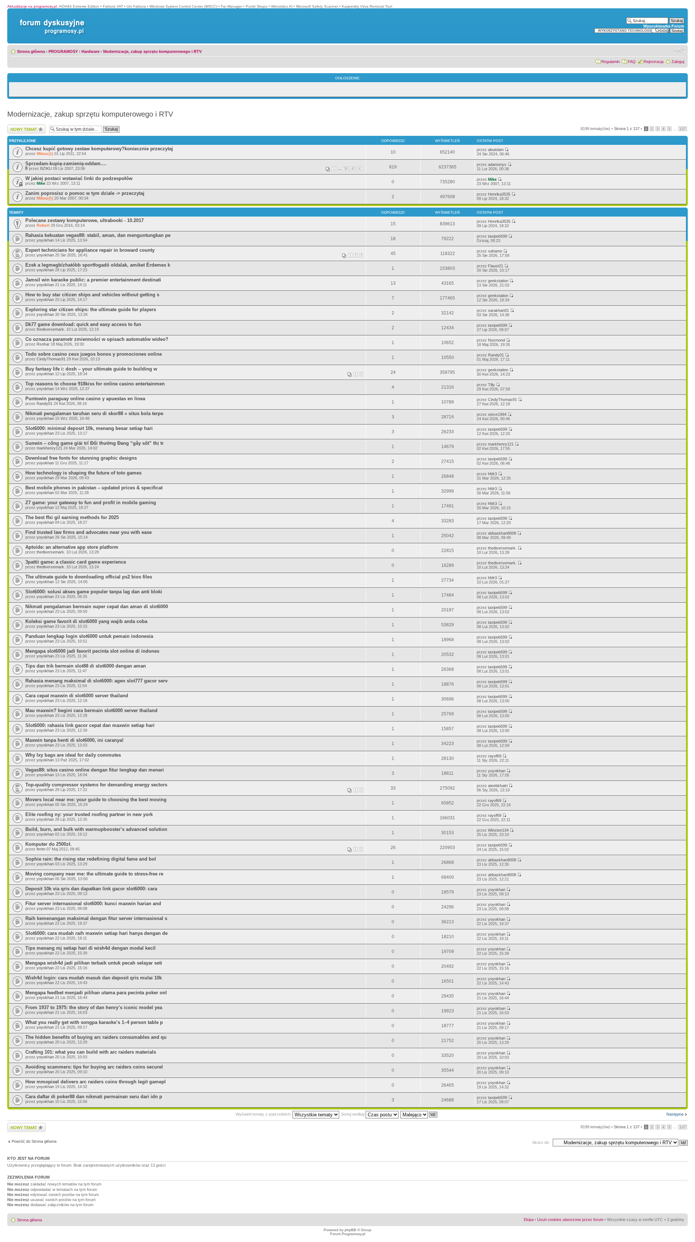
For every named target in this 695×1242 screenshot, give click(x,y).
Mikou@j (45, 153)
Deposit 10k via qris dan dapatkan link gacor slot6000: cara (91, 888)
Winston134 (498, 830)
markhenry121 (49, 448)
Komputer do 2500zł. (48, 844)
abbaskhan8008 (502, 533)
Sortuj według (353, 1114)
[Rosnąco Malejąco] (419, 1114)
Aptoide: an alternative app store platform (71, 547)
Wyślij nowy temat (23, 127)
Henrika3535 (499, 194)
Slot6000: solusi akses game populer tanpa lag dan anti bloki (93, 591)
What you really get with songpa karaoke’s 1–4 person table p (94, 1022)
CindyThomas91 (51, 359)
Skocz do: (541, 1142)
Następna (674, 1114)
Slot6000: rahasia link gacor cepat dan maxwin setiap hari (90, 725)
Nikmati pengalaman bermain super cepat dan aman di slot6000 (96, 606)
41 (360, 169)
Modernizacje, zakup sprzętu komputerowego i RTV (152, 51)
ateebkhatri (497, 785)
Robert (43, 225)
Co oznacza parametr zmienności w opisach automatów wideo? (96, 339)
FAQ (632, 61)
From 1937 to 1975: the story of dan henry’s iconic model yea (93, 1007)
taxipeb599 (497, 236)
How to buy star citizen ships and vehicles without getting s (92, 294)
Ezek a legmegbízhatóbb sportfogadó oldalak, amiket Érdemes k (97, 265)
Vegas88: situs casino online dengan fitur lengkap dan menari (94, 770)
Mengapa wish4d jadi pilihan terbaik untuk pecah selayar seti (93, 963)
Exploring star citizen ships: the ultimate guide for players (90, 309)
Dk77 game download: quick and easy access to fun (83, 324)
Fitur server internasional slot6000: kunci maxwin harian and (93, 903)
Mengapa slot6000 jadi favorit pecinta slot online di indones (92, 651)
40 (353, 169)
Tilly (491, 384)
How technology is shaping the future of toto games (83, 473)
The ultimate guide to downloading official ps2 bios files (88, 577)
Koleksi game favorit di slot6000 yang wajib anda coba (86, 621)
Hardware (90, 51)
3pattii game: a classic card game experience (75, 562)
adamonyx (497, 164)
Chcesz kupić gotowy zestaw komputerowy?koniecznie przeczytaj (99, 148)
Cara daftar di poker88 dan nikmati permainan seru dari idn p (93, 1096)
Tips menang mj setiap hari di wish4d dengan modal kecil (90, 948)
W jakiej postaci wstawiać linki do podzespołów (78, 178)
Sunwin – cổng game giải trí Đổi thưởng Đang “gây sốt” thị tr (94, 443)
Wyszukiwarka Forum (663, 26)
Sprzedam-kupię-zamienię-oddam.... (65, 163)
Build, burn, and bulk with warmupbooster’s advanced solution (96, 829)
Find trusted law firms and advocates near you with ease (88, 532)
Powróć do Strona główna (34, 1141)
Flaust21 (495, 266)
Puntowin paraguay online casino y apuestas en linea (85, 398)
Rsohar (43, 344)
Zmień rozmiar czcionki (679, 50)
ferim (41, 849)
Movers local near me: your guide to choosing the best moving (96, 799)
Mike (41, 183)
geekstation (498, 281)
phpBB (350, 1230)
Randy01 (496, 355)
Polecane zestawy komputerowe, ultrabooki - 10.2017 (84, 220)
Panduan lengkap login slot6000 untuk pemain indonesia (89, 636)
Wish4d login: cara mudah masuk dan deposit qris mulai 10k (93, 977)
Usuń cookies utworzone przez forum (570, 1219)
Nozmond (496, 340)
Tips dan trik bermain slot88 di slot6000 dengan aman (85, 666)
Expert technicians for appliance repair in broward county (90, 250)
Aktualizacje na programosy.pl (32, 6)
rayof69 (494, 756)
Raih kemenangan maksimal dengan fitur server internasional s (96, 918)
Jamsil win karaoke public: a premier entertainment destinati (93, 280)
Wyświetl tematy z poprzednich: (264, 1114)
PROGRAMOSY (63, 51)
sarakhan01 (498, 310)
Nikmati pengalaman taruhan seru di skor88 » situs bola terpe (94, 413)
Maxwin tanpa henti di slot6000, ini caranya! (74, 740)
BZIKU (46, 168)
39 (346, 169)
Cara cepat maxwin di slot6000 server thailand (76, 695)
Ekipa (529, 1219)
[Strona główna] (50, 19)
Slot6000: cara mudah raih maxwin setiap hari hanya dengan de (96, 933)
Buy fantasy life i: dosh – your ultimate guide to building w (91, 369)
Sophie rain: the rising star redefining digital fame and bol (90, 859)
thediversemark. (51, 329)
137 (682, 129)
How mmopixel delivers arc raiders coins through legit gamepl (95, 1081)
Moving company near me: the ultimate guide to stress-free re (94, 874)
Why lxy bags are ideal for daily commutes (73, 755)
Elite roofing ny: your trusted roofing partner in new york (89, 814)
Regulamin (610, 61)
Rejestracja (654, 61)
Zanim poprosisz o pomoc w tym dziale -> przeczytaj (84, 193)
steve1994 (497, 414)
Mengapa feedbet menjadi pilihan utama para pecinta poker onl (96, 992)
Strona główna (31, 51)
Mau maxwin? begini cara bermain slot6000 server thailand (91, 710)
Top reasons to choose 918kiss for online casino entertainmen (95, 383)
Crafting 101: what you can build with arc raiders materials (90, 1052)
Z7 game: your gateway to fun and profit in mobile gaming (90, 502)
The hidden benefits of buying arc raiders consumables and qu (96, 1037)
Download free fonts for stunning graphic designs (81, 458)
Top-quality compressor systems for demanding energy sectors (96, 784)
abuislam (496, 149)
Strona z (627, 128)
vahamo (495, 251)
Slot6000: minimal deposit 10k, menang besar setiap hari (89, 428)
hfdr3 (492, 474)
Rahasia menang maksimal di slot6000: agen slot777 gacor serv (96, 680)
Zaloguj (677, 61)
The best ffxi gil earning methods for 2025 (72, 517)
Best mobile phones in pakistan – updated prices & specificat (94, 487)
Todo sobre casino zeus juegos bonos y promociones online (93, 354)
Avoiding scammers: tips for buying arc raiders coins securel (94, 1067)
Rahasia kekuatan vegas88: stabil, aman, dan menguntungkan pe (97, 235)
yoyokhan (45, 240)
